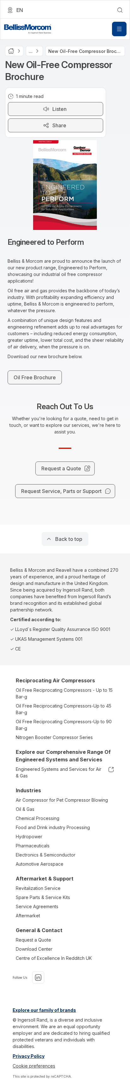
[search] (120, 10)
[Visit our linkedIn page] (38, 977)
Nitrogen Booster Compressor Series (54, 737)
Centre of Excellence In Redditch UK (54, 958)
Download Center (34, 949)
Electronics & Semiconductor (45, 854)
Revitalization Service (38, 888)
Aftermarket (28, 915)
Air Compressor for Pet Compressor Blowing (62, 800)
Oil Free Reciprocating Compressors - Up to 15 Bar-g (64, 693)
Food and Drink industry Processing (53, 827)
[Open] (119, 29)
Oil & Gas (25, 809)
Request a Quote (33, 940)
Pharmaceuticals (33, 845)
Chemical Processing (37, 818)
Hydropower (29, 836)
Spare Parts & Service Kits (43, 897)
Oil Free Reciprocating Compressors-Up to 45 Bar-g (63, 709)
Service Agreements (37, 906)
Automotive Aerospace (39, 864)
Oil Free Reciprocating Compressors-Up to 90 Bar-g (64, 725)
